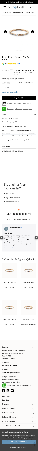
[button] (1, 237)
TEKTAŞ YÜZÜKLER (11, 426)
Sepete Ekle (19, 98)
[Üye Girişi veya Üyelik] (30, 8)
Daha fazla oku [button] (9, 248)
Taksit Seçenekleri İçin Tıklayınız (13, 78)
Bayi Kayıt (6, 397)
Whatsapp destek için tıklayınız (19, 109)
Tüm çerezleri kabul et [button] (19, 442)
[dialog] (19, 440)
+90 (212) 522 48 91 (9, 365)
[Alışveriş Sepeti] (35, 8)
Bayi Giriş (5, 400)
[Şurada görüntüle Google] (6, 229)
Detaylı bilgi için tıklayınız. (26, 438)
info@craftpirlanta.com (11, 372)
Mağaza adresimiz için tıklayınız (19, 103)
